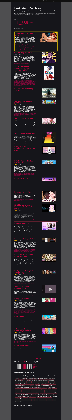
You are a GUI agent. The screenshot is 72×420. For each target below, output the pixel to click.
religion (26, 394)
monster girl (54, 389)
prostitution (54, 392)
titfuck (47, 398)
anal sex (42, 378)
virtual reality (49, 399)
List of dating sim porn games (22, 21)
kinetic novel (34, 387)
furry (39, 383)
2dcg (20, 378)
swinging (31, 398)
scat (40, 394)
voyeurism (19, 401)
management (24, 389)
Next (40, 358)
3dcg (27, 378)
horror (39, 385)
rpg (33, 394)
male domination (51, 387)
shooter (24, 396)
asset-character (52, 378)
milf (35, 389)
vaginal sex (41, 399)
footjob (36, 383)
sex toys (52, 394)
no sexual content (52, 390)
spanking (55, 396)
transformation (17, 399)
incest (51, 385)
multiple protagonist (35, 390)
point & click (36, 392)
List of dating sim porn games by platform (25, 22)
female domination (22, 383)
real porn (22, 394)
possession (42, 392)
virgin (45, 399)
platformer (31, 392)
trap (22, 399)
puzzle (16, 394)
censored (40, 380)
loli (46, 387)
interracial (23, 387)
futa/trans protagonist (49, 383)
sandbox (37, 394)
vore (16, 401)
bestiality (19, 380)
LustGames (21, 407)
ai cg (38, 378)
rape (19, 394)
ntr (15, 392)
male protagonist (18, 389)
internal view (17, 387)
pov (46, 392)
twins (33, 399)
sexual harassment (18, 396)
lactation (40, 387)
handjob (32, 385)
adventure (31, 378)
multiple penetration (26, 390)
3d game (23, 378)
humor (47, 385)
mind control (38, 389)
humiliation (43, 385)
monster (49, 389)
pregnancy (49, 392)
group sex (28, 385)
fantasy (16, 383)
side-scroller (32, 396)
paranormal (23, 392)
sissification (42, 396)
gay (55, 383)
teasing (34, 398)
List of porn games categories (22, 23)
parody (27, 392)
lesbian (43, 387)
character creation (46, 380)
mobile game (44, 389)
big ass (23, 380)
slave (46, 396)
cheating (52, 380)
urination (36, 399)
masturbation (30, 389)
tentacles (39, 398)
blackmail (31, 380)
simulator (37, 396)
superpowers (25, 398)
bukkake (35, 380)
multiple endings (18, 390)
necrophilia (41, 390)
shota (28, 396)
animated (46, 378)
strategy (16, 398)
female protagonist (30, 383)
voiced (54, 399)
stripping (20, 398)
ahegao (35, 378)
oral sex (18, 392)
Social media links (20, 24)
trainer (50, 398)
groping (23, 385)
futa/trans (42, 383)
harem (36, 385)
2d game (16, 378)
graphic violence (18, 385)
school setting (44, 394)
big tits (27, 380)
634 (37, 358)
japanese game (28, 387)
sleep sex (50, 396)
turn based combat (27, 399)
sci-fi (49, 394)
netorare (46, 390)
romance (30, 394)
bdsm (16, 380)
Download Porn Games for (26, 364)
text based (43, 398)
